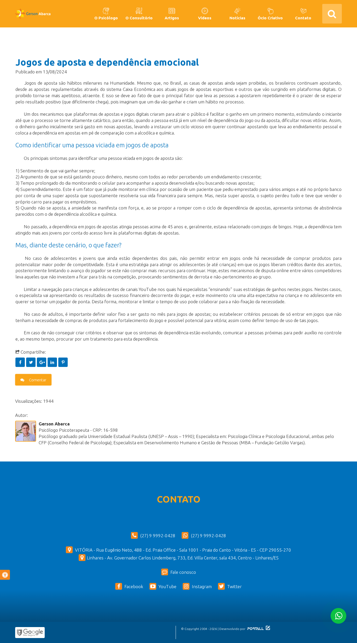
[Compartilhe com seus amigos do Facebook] (20, 362)
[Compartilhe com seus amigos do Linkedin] (53, 362)
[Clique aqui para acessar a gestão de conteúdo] (267, 628)
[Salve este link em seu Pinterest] (63, 362)
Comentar (37, 380)
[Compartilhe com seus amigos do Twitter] (31, 362)
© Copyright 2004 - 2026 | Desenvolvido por (213, 628)
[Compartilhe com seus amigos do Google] (42, 362)
